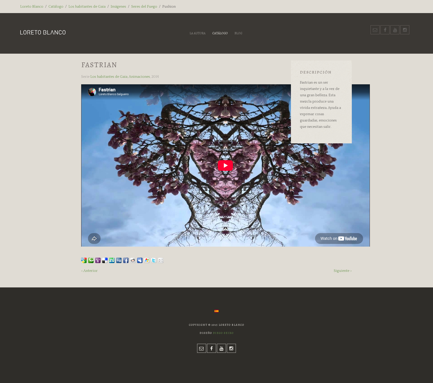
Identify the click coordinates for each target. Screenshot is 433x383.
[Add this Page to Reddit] (133, 260)
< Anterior (89, 271)
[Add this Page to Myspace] (140, 260)
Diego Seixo (223, 333)
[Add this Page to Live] (147, 260)
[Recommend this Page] (161, 260)
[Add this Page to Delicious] (105, 260)
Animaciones (139, 77)
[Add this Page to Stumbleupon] (112, 260)
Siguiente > (343, 271)
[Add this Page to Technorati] (91, 260)
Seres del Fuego (144, 7)
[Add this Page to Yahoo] (98, 260)
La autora (197, 33)
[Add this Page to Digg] (119, 260)
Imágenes (118, 7)
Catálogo (55, 7)
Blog (238, 33)
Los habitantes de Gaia (87, 7)
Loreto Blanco (31, 7)
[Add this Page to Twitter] (154, 260)
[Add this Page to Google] (84, 260)
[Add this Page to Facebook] (126, 260)
